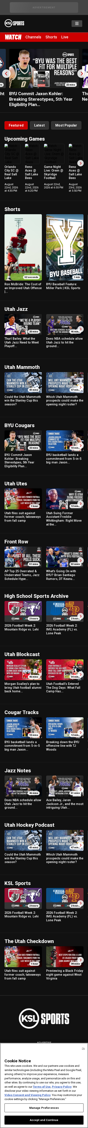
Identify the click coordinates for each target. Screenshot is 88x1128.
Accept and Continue (44, 1120)
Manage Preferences (44, 1107)
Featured (16, 125)
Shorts (51, 37)
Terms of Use (42, 1086)
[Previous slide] (6, 73)
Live (64, 37)
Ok (83, 1048)
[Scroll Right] (80, 163)
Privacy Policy (62, 1086)
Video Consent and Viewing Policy (27, 1095)
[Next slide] (81, 73)
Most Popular (66, 125)
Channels (33, 37)
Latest (39, 125)
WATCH (12, 37)
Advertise (44, 1042)
